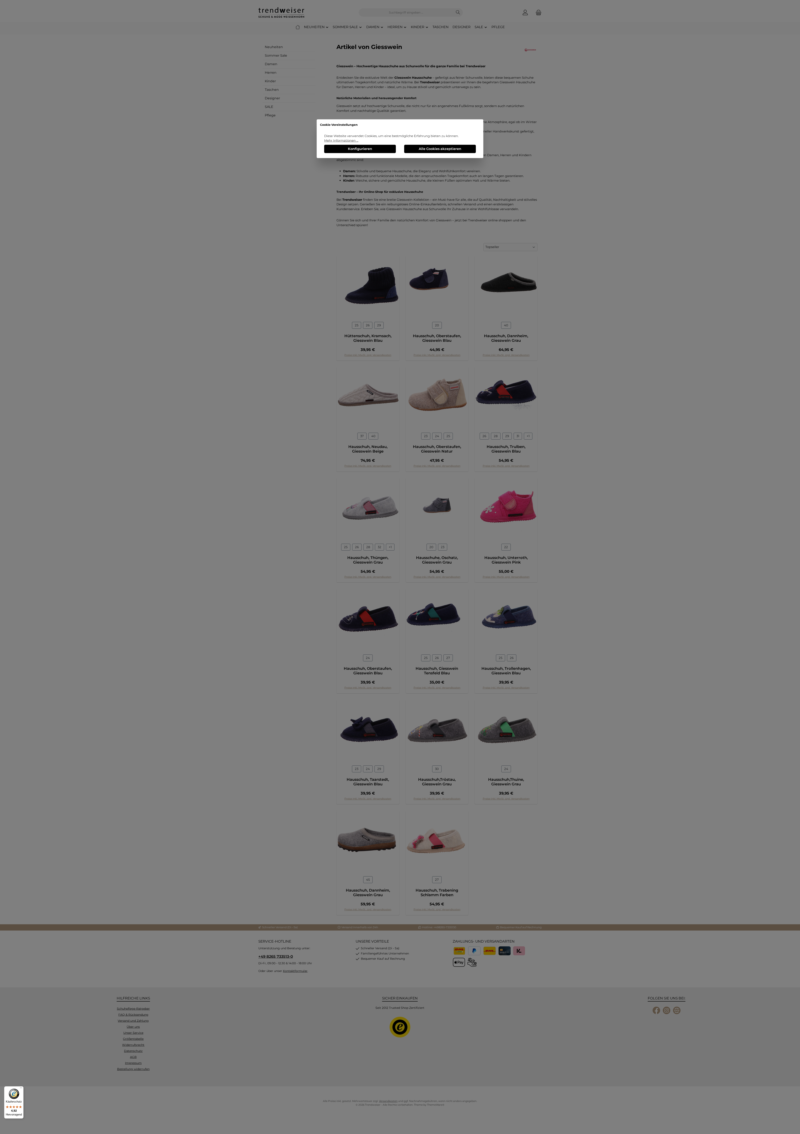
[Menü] (21, 1088)
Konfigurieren (360, 149)
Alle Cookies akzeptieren (440, 149)
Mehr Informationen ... (341, 140)
